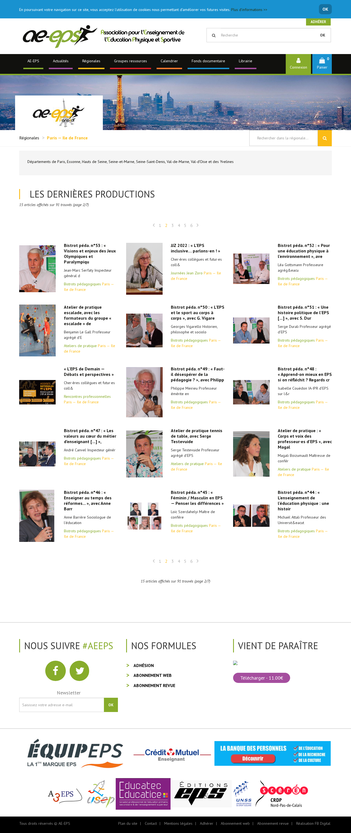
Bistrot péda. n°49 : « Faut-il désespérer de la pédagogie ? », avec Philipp (198, 374)
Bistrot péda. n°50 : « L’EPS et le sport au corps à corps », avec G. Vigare (197, 312)
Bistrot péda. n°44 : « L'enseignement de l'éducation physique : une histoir (303, 500)
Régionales (91, 60)
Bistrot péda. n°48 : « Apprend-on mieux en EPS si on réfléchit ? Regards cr (305, 374)
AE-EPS (33, 60)
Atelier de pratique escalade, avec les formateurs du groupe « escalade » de (87, 315)
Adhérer (318, 21)
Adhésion (144, 665)
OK (325, 9)
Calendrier (169, 60)
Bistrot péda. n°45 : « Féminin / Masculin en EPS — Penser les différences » (197, 497)
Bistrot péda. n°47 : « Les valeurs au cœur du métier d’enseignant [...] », (90, 436)
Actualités (61, 60)
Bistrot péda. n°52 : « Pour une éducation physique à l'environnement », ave (304, 251)
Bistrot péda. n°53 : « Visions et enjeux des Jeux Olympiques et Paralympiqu (90, 253)
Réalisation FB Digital (313, 823)
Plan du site (127, 823)
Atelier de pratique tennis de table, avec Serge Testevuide (196, 436)
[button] (322, 64)
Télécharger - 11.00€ (261, 678)
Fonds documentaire (208, 60)
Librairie (245, 60)
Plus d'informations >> (249, 9)
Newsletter (69, 693)
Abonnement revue (154, 685)
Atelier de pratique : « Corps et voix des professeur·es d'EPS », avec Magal (305, 439)
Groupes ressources (130, 60)
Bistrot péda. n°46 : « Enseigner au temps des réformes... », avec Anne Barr (88, 500)
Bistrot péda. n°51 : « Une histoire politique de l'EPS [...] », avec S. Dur (303, 312)
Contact (151, 823)
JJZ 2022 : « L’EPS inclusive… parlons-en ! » (195, 248)
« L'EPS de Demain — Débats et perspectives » (89, 371)
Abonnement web (153, 675)
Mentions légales (178, 823)
